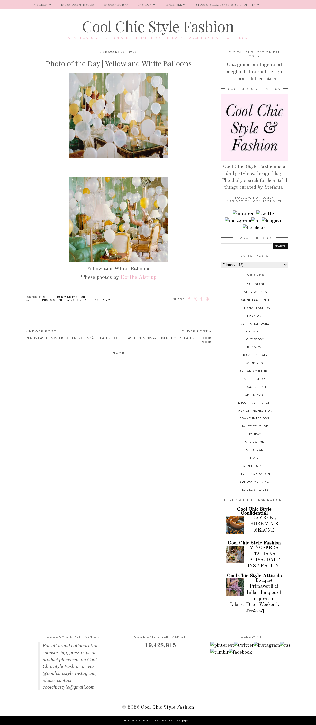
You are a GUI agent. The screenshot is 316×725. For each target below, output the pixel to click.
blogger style (254, 387)
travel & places (254, 489)
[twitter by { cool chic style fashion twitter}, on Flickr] (266, 213)
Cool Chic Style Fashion (158, 26)
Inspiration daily (254, 323)
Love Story (254, 339)
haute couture (254, 426)
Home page (14, 4)
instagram (254, 450)
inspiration (254, 442)
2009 (76, 300)
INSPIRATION (114, 4)
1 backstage (254, 284)
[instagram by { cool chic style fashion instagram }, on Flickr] (238, 220)
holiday (254, 434)
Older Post (168, 336)
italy (254, 458)
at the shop (254, 379)
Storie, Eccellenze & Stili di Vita (226, 4)
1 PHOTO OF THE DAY (55, 300)
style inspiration (254, 474)
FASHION (145, 4)
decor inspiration (254, 402)
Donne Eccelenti (254, 300)
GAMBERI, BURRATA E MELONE (264, 524)
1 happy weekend (254, 292)
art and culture (254, 371)
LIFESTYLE (174, 4)
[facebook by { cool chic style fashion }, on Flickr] (254, 227)
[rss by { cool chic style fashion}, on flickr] (256, 220)
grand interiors (254, 418)
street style (254, 466)
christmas (254, 394)
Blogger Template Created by (158, 720)
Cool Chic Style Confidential (254, 511)
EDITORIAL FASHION (254, 308)
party (106, 300)
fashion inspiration (254, 410)
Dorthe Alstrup (138, 277)
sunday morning (254, 481)
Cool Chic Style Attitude (254, 575)
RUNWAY (254, 347)
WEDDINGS (254, 363)
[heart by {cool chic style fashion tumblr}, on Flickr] (273, 220)
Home (118, 352)
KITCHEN (41, 4)
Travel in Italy (254, 355)
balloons (90, 300)
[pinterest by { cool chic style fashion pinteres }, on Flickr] (244, 213)
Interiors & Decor (78, 4)
